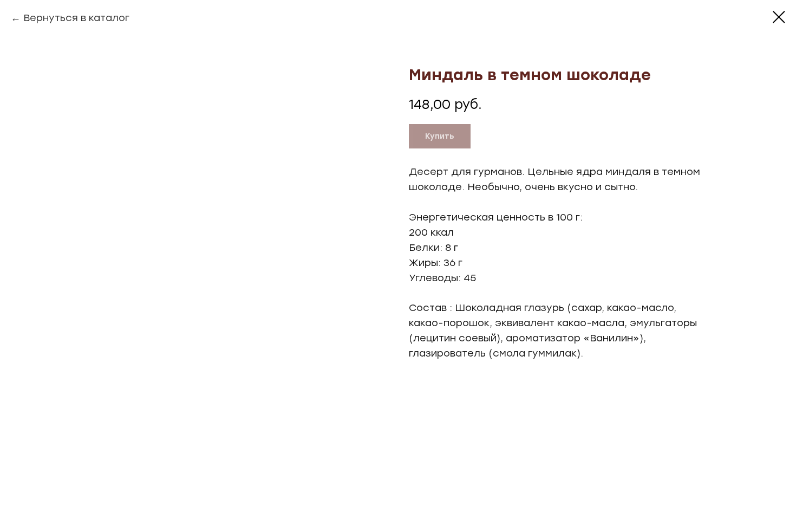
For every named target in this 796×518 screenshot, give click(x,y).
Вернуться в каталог (76, 18)
